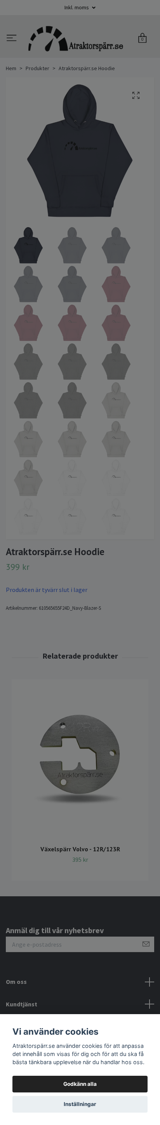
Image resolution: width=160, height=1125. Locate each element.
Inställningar (80, 1104)
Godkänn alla (80, 1084)
